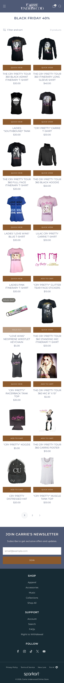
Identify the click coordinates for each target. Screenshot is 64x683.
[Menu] (4, 6)
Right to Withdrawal (32, 634)
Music (32, 592)
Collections (32, 597)
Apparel (32, 582)
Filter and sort (15, 29)
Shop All (32, 603)
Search (32, 624)
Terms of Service (28, 667)
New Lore (42, 667)
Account (32, 619)
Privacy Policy (12, 667)
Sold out (17, 330)
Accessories (32, 587)
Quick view (17, 67)
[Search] (59, 6)
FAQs (32, 629)
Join (32, 560)
